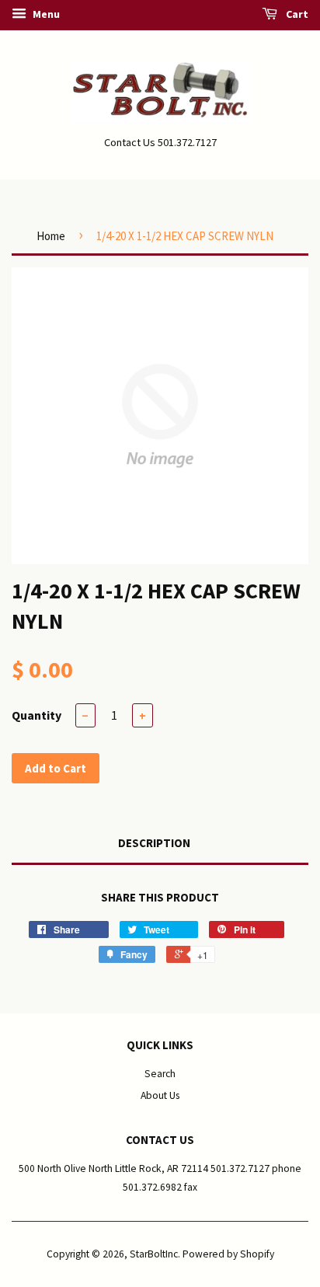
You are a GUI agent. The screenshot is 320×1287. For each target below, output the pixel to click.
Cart (295, 14)
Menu (45, 14)
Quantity (36, 715)
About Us (160, 1095)
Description (154, 842)
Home (51, 235)
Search (160, 1073)
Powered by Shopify (228, 1254)
